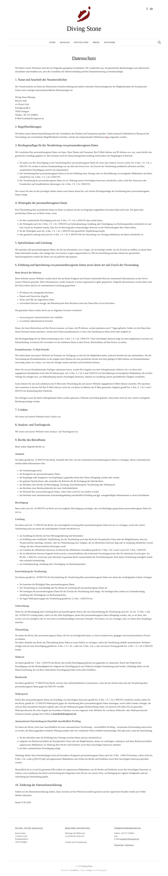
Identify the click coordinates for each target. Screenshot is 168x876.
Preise (96, 42)
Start (52, 42)
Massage (65, 42)
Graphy (89, 870)
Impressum (129, 845)
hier (107, 137)
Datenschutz (119, 845)
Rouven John (81, 42)
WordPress (75, 870)
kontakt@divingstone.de (129, 839)
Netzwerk (109, 42)
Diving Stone (84, 28)
